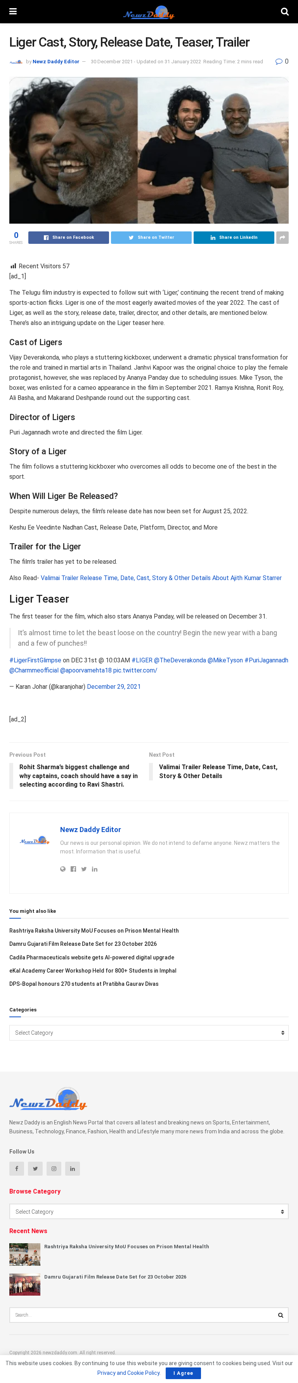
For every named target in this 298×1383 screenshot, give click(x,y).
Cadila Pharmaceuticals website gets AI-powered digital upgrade (91, 957)
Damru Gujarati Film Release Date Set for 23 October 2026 (83, 944)
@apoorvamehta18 (86, 670)
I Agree (183, 1373)
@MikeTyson (225, 660)
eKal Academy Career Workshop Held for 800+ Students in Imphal (93, 971)
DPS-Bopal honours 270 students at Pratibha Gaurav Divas (84, 984)
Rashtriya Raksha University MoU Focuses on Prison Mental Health (94, 931)
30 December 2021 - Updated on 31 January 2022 (146, 61)
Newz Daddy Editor (56, 61)
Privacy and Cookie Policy (128, 1373)
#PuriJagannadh (266, 660)
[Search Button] (281, 1315)
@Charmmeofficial (34, 670)
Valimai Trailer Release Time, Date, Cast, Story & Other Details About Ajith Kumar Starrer (161, 578)
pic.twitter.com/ (135, 670)
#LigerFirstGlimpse (35, 660)
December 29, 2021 (114, 686)
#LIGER (142, 660)
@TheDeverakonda (180, 660)
